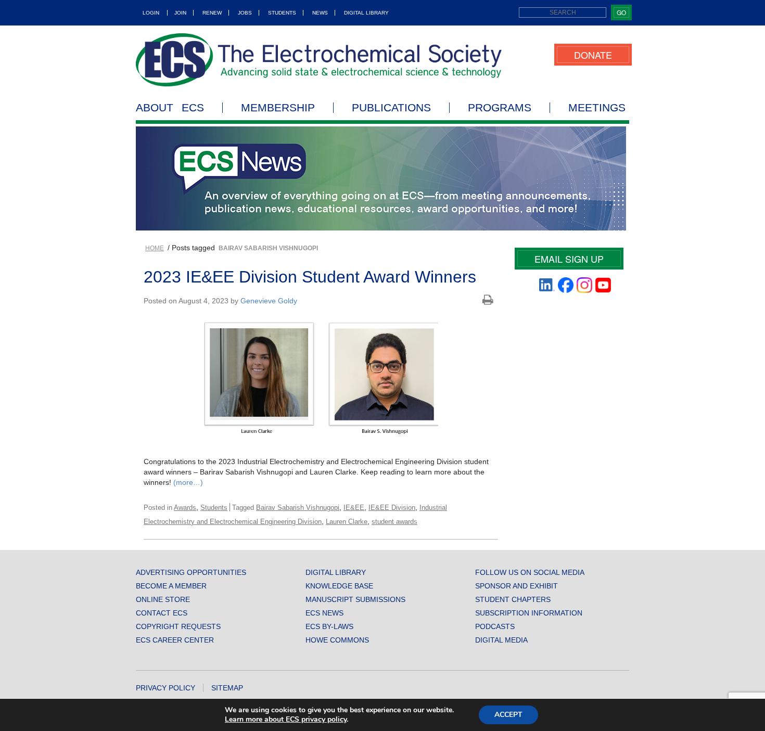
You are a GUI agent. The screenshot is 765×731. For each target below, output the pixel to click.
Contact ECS (161, 613)
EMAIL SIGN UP (569, 258)
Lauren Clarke (346, 521)
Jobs (245, 13)
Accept (508, 715)
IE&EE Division (391, 507)
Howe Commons (337, 640)
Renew (212, 13)
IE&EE (353, 507)
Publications (391, 107)
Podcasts (495, 626)
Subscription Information (528, 613)
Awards (185, 507)
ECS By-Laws (329, 626)
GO (621, 12)
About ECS (170, 107)
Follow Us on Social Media (529, 572)
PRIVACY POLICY (165, 688)
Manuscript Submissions (355, 599)
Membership (278, 107)
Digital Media (501, 640)
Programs (499, 107)
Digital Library (366, 13)
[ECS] (319, 59)
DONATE (593, 54)
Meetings (597, 107)
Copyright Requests (178, 626)
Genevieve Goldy (268, 301)
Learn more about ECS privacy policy (286, 719)
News (320, 13)
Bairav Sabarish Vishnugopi (297, 507)
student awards (394, 521)
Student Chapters (513, 599)
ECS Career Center (175, 640)
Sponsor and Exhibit (516, 586)
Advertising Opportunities (191, 572)
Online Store (163, 599)
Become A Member (171, 586)
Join (180, 13)
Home (154, 248)
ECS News (324, 613)
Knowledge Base (339, 586)
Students (282, 13)
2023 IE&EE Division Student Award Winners (310, 276)
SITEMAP (227, 688)
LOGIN (151, 13)
